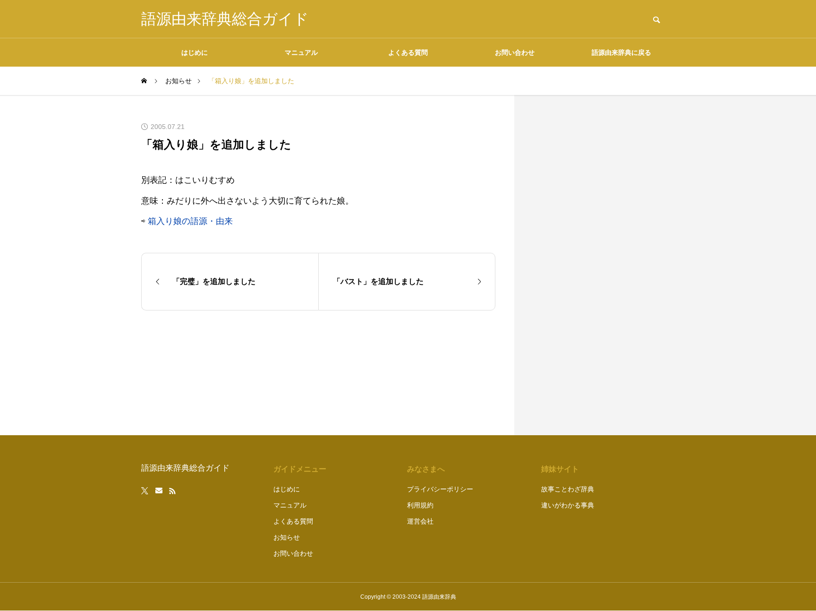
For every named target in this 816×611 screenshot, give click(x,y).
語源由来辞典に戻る (621, 52)
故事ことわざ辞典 (567, 489)
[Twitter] (145, 491)
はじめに (194, 52)
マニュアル (301, 52)
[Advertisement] (604, 265)
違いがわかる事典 (567, 505)
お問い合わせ (515, 52)
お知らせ (286, 537)
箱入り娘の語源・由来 (190, 221)
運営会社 (420, 521)
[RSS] (172, 491)
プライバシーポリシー (440, 489)
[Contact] (158, 491)
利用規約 (420, 505)
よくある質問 (408, 52)
